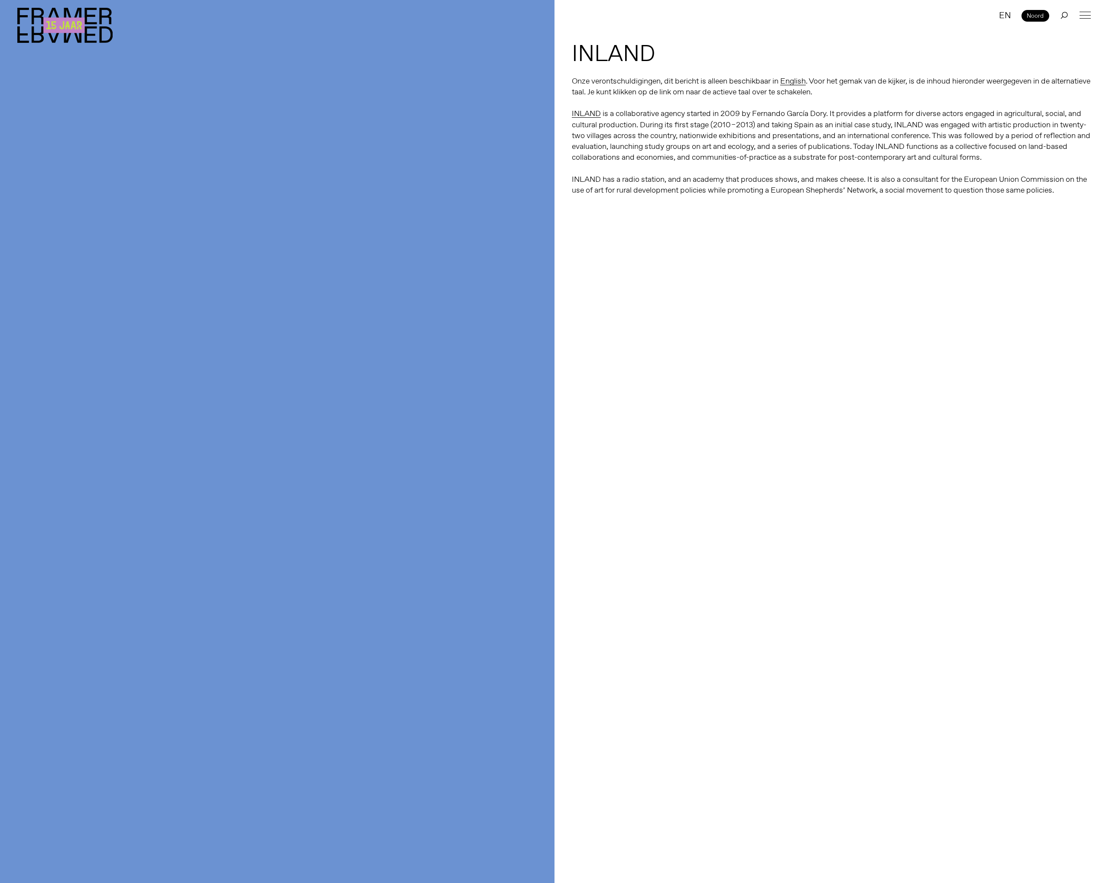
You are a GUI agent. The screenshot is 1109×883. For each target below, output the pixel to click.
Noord (1035, 15)
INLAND (586, 113)
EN (1005, 15)
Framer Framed (65, 25)
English (793, 81)
